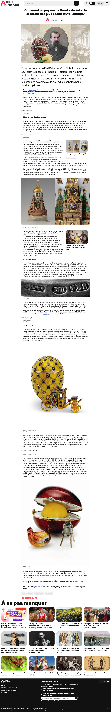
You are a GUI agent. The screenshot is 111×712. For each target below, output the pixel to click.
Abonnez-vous (49, 681)
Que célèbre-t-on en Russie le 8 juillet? (41, 674)
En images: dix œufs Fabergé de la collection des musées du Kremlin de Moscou (76, 156)
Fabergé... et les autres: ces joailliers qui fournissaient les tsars (75, 247)
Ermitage (46, 314)
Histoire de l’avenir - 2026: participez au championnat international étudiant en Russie (13, 626)
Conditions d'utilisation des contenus (9, 691)
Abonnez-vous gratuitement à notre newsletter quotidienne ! (58, 694)
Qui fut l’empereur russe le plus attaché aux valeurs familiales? (68, 674)
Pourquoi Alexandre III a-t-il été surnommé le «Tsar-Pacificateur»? (96, 626)
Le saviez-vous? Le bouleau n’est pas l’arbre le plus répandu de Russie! (69, 626)
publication (38, 587)
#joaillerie (39, 593)
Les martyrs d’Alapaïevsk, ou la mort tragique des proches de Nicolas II (68, 650)
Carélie (27, 99)
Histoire (63, 20)
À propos (3, 685)
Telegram (32, 90)
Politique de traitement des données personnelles (9, 688)
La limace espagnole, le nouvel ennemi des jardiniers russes (13, 674)
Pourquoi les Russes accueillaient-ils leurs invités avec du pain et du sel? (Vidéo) (41, 626)
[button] (73, 2)
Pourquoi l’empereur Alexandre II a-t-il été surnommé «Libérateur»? (41, 650)
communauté (31, 93)
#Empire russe (27, 593)
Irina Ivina (54, 19)
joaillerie (48, 233)
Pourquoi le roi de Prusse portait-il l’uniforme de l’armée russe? (96, 649)
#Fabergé (49, 593)
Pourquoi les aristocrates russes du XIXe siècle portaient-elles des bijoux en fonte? (13, 650)
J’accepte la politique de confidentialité (52, 700)
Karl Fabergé (34, 160)
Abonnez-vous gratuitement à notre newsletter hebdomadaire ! (58, 689)
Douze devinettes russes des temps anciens (95, 674)
